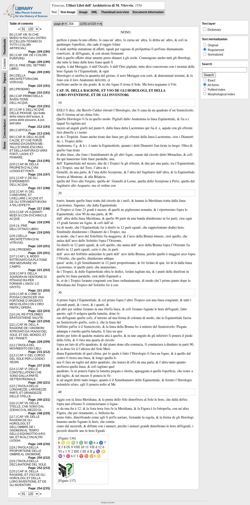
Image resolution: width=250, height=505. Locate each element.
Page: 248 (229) (39, 413)
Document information (148, 12)
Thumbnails (4, 47)
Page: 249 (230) (39, 444)
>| (100, 24)
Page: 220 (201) (39, 246)
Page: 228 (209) (39, 341)
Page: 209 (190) (39, 51)
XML (94, 12)
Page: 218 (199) (39, 222)
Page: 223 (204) (39, 321)
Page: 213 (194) (39, 133)
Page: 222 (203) (39, 311)
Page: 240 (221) (39, 382)
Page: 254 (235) (39, 488)
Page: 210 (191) (39, 85)
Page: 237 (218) (39, 365)
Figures (4, 78)
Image (83, 12)
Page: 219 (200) (39, 232)
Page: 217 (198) (39, 188)
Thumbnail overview (115, 12)
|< (63, 24)
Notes (4, 111)
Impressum (108, 502)
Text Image (67, 12)
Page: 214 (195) (39, 161)
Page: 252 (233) (39, 468)
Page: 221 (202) (39, 270)
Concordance (4, 128)
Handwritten (4, 95)
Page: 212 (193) (39, 126)
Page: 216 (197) (39, 174)
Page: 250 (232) (39, 457)
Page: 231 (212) (39, 352)
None (4, 145)
